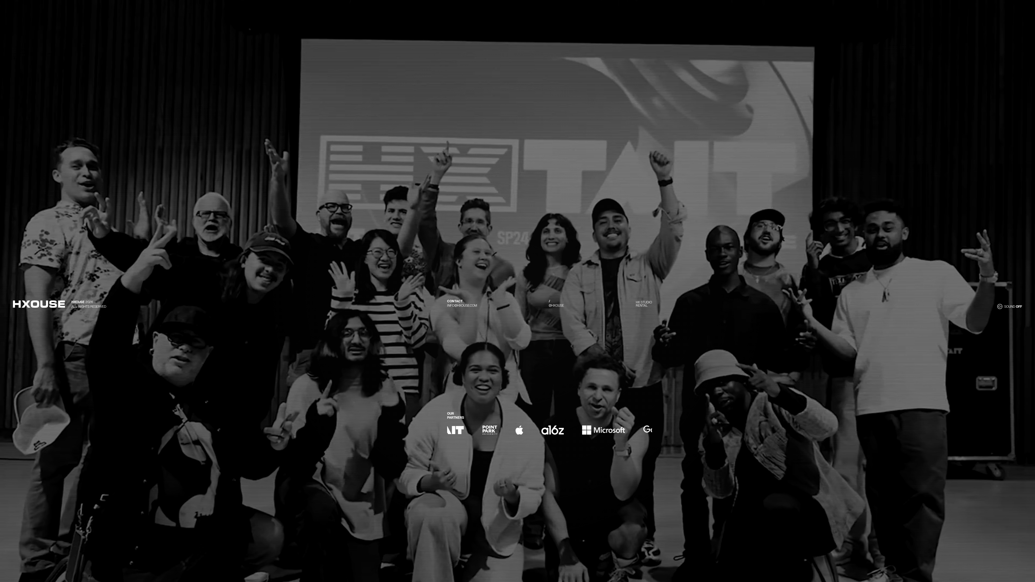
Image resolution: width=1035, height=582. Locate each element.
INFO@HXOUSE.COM (462, 305)
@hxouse (556, 305)
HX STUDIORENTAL (644, 304)
